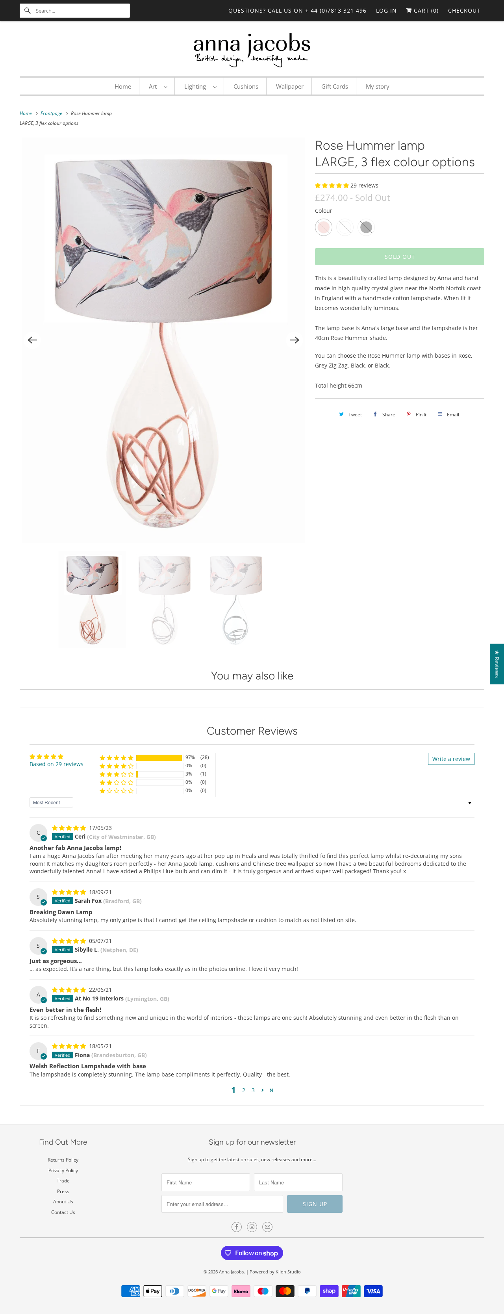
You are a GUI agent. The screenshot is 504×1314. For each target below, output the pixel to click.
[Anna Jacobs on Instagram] (252, 1227)
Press (63, 1191)
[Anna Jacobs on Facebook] (237, 1227)
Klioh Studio (288, 1272)
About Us (63, 1201)
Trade (63, 1180)
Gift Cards (334, 86)
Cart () (425, 10)
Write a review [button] (451, 759)
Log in (386, 10)
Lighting (196, 86)
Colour (323, 210)
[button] (332, 185)
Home (123, 86)
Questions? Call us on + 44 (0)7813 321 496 (297, 10)
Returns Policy (63, 1159)
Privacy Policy (63, 1170)
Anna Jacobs (231, 1272)
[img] (69, 827)
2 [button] (243, 1090)
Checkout (464, 10)
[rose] (163, 340)
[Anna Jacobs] (252, 51)
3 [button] (253, 1090)
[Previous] (32, 340)
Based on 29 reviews (56, 764)
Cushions (245, 86)
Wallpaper (290, 86)
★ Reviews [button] (497, 664)
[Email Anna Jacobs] (267, 1227)
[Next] (294, 340)
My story (377, 86)
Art (154, 86)
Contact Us (63, 1212)
